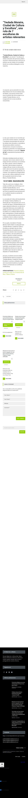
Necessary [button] (2, 780)
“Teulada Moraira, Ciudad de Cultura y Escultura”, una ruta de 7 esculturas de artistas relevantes (14, 30)
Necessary (4, 781)
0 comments (7, 43)
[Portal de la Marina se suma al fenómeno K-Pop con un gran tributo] (8, 311)
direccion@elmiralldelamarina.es (10, 742)
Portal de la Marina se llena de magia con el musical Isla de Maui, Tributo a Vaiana (13, 272)
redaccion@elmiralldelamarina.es (11, 740)
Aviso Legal (17, 756)
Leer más (22, 762)
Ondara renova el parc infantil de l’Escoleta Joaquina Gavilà (20, 318)
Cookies (23, 756)
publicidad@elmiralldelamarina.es (11, 739)
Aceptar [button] (18, 762)
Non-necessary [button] (3, 788)
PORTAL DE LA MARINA (7, 325)
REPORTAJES (19, 324)
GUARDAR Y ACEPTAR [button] (5, 797)
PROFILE (19, 283)
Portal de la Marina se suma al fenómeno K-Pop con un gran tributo (8, 318)
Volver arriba (19, 748)
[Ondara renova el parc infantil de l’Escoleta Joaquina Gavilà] (20, 311)
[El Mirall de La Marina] (14, 7)
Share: (5, 290)
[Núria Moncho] (6, 281)
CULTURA (8, 41)
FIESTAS (13, 717)
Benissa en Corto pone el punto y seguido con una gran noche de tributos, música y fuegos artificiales (8, 353)
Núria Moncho (19, 278)
